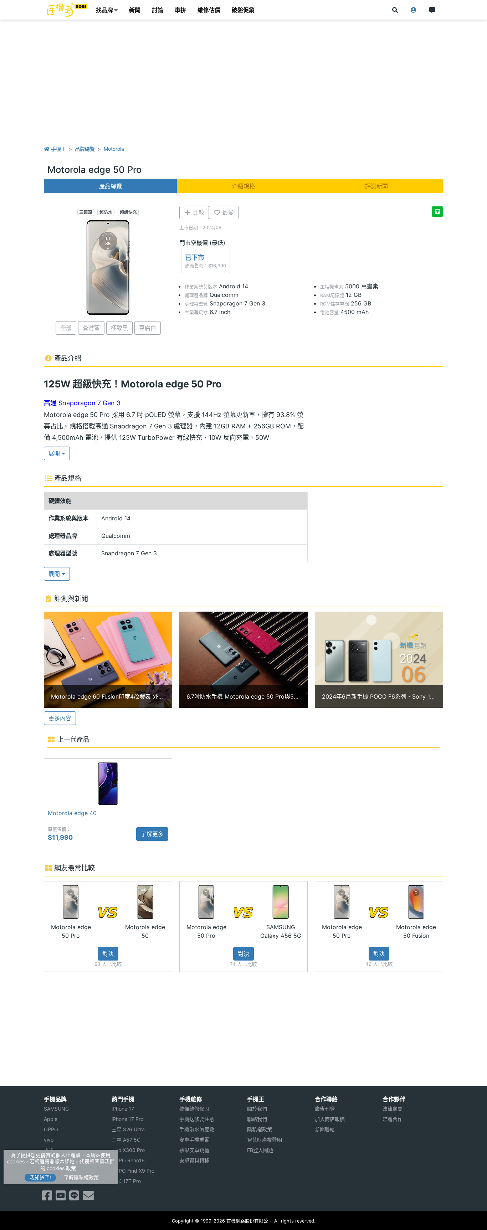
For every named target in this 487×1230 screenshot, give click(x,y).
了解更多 (152, 834)
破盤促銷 (243, 10)
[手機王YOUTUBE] (61, 1197)
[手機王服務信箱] (88, 1197)
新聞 (134, 10)
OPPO (51, 1129)
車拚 (180, 10)
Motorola (114, 149)
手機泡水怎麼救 (196, 1129)
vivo (48, 1140)
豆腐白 (147, 327)
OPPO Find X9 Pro (133, 1171)
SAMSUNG (56, 1109)
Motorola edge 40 (72, 813)
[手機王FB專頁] (47, 1197)
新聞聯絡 (325, 1129)
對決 (108, 953)
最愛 (227, 212)
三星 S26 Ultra (128, 1129)
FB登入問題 (260, 1150)
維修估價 (209, 10)
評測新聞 (376, 186)
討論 (157, 10)
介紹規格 (243, 186)
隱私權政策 (259, 1129)
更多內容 (59, 718)
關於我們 (257, 1109)
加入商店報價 (330, 1119)
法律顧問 (393, 1109)
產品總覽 (110, 186)
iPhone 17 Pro (127, 1119)
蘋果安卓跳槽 (194, 1150)
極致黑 (119, 327)
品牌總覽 (85, 149)
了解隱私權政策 (81, 1177)
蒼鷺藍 (91, 327)
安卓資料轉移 (194, 1160)
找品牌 (104, 10)
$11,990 (60, 837)
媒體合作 (393, 1119)
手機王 (58, 149)
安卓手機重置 (194, 1140)
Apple (50, 1119)
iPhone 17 (123, 1109)
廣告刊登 (325, 1109)
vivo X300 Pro (128, 1150)
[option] (108, 660)
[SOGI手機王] (67, 10)
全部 (66, 327)
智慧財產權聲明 (264, 1140)
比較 (197, 212)
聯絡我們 (257, 1119)
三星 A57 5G (126, 1140)
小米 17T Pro (126, 1181)
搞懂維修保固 (194, 1109)
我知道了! (40, 1177)
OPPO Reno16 (128, 1160)
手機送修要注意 (196, 1119)
